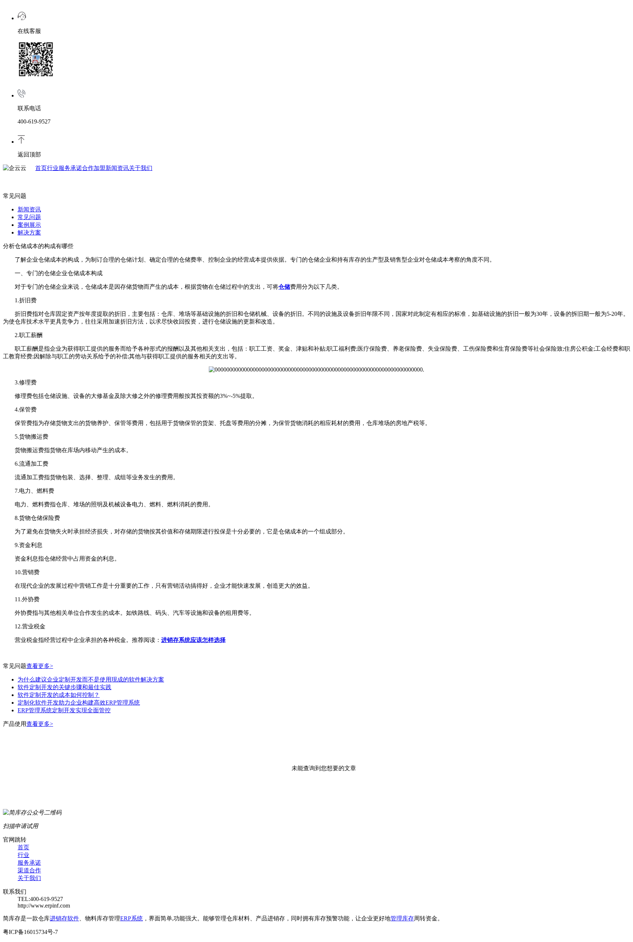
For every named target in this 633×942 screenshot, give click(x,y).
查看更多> (39, 666)
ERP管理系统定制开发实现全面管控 (64, 710)
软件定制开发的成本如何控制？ (59, 695)
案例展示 (29, 225)
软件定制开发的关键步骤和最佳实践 (64, 687)
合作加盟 (94, 168)
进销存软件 (64, 918)
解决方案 (29, 232)
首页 (41, 168)
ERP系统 (131, 918)
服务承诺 (70, 168)
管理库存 (402, 918)
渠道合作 (29, 870)
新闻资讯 (117, 168)
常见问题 (29, 217)
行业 (53, 168)
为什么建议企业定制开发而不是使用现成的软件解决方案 (91, 679)
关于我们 (140, 168)
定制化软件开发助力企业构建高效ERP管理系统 (79, 702)
